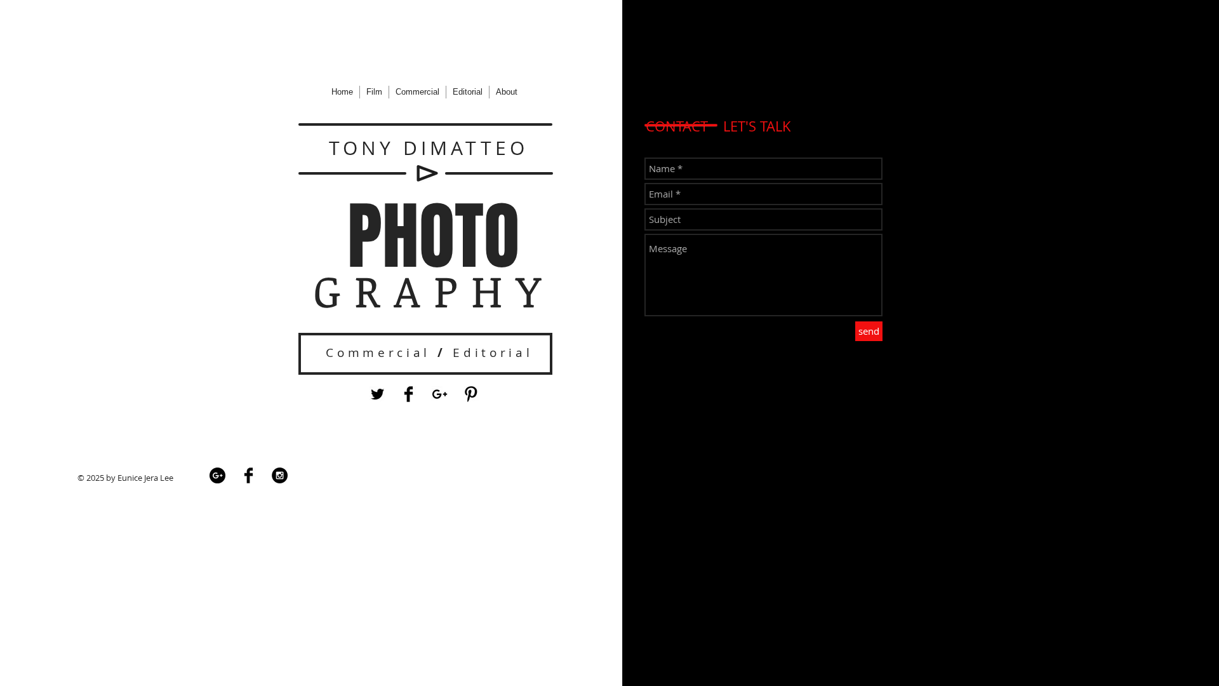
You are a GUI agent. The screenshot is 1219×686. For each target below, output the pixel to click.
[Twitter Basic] (377, 394)
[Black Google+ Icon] (440, 394)
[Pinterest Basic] (471, 394)
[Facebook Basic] (408, 394)
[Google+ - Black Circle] (217, 475)
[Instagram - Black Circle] (280, 475)
